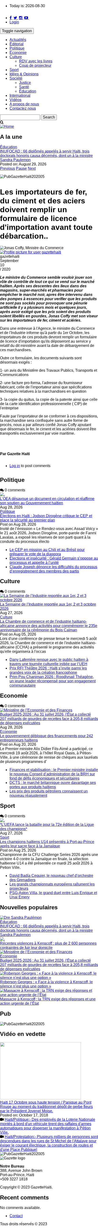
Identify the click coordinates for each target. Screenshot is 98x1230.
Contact (16, 1216)
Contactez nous (23, 108)
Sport (14, 70)
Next (32, 168)
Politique (17, 48)
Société (16, 78)
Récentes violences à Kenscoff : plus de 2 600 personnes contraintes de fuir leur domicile (48, 945)
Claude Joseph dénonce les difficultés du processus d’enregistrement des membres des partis (53, 569)
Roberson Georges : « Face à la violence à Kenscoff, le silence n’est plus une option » (46, 984)
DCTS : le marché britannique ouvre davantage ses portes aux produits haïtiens (53, 785)
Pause (21, 168)
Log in (15, 466)
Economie (18, 53)
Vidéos (15, 100)
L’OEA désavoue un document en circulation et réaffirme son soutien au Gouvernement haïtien (47, 501)
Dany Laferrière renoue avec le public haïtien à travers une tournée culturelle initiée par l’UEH (49, 662)
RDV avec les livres (35, 61)
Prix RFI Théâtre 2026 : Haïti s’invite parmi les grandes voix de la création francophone (48, 670)
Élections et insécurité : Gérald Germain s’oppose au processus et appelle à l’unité (54, 560)
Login (14, 22)
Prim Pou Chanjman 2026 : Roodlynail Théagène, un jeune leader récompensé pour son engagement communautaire (53, 681)
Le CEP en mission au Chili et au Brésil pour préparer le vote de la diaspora (47, 552)
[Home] (7, 126)
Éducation (27, 91)
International (20, 95)
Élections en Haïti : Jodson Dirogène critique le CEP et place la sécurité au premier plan (46, 518)
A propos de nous (24, 104)
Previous (7, 168)
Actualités (18, 40)
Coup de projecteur (35, 65)
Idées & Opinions (24, 74)
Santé (24, 87)
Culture (16, 57)
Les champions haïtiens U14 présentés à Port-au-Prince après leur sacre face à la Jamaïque (47, 844)
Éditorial (17, 44)
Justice (25, 83)
